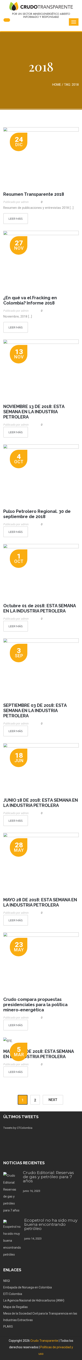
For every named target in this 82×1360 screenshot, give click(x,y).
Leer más (16, 218)
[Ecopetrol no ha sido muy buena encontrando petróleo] (12, 1239)
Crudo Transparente (44, 1340)
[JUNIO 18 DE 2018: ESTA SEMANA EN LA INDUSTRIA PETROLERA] (41, 768)
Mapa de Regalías (15, 1307)
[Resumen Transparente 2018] (41, 157)
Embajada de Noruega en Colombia (27, 1287)
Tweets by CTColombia (17, 1127)
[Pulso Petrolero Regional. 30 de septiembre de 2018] (41, 474)
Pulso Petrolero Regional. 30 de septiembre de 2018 (37, 514)
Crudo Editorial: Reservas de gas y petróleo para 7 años (48, 1176)
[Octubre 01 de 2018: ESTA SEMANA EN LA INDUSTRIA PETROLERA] (41, 571)
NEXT (53, 1100)
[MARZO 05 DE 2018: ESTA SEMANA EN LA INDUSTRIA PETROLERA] (41, 1040)
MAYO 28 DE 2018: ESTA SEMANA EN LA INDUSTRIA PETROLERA (40, 902)
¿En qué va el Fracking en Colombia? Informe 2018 (30, 300)
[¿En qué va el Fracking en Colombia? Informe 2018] (41, 261)
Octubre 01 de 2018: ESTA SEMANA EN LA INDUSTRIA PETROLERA (39, 608)
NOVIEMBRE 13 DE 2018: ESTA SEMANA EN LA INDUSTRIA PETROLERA (33, 412)
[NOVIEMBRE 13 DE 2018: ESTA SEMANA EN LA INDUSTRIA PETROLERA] (41, 370)
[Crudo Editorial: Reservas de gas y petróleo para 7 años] (11, 1193)
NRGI (6, 1281)
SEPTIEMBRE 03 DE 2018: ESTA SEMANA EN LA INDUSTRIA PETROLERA (34, 710)
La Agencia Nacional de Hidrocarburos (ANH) (33, 1300)
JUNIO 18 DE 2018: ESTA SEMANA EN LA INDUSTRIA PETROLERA (40, 803)
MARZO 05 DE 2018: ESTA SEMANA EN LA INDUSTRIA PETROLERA (38, 1054)
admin (25, 202)
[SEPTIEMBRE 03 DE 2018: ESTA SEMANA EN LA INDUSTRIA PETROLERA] (41, 668)
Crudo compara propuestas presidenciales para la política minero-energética (35, 1004)
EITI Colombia (12, 1294)
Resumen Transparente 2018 (33, 194)
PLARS (8, 1326)
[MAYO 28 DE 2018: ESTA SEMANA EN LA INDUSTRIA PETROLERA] (41, 863)
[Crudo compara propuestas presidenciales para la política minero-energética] (41, 962)
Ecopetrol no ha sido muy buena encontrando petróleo (50, 1224)
